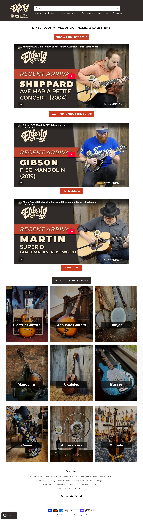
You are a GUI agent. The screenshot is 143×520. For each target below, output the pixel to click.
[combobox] (77, 8)
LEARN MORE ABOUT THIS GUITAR (71, 114)
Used (47, 477)
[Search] (117, 8)
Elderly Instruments (67, 515)
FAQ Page (98, 481)
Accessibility (73, 484)
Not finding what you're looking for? (71, 488)
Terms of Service (64, 481)
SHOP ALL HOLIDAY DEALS (71, 37)
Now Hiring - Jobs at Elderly (86, 477)
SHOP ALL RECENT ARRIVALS (71, 280)
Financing (51, 481)
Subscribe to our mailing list (54, 484)
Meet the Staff (105, 477)
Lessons (89, 481)
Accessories (68, 477)
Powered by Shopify (80, 515)
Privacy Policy (78, 481)
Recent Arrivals (36, 477)
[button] (39, 13)
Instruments (56, 477)
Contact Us (85, 484)
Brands (42, 481)
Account (95, 484)
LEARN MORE (71, 267)
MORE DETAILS (71, 191)
